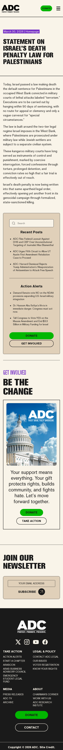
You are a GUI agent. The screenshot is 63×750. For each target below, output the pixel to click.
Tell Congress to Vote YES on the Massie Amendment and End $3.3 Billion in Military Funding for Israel (30, 321)
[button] (31, 591)
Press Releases (13, 694)
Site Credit (47, 747)
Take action (12, 651)
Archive (8, 702)
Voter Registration (46, 664)
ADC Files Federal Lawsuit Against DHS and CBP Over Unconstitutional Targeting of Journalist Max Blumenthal (33, 242)
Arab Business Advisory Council (14, 670)
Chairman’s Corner (45, 694)
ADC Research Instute (42, 704)
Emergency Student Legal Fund (12, 678)
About (38, 689)
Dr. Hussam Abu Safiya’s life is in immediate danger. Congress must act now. (32, 308)
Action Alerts (12, 656)
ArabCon (9, 664)
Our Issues (40, 660)
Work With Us (42, 698)
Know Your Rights (45, 668)
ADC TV (7, 698)
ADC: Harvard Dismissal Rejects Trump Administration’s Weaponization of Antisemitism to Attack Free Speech (33, 267)
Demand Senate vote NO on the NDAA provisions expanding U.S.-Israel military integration (33, 296)
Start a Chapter (14, 660)
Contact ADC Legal (46, 656)
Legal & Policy (44, 651)
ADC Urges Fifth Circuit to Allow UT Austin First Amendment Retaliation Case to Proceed (32, 254)
